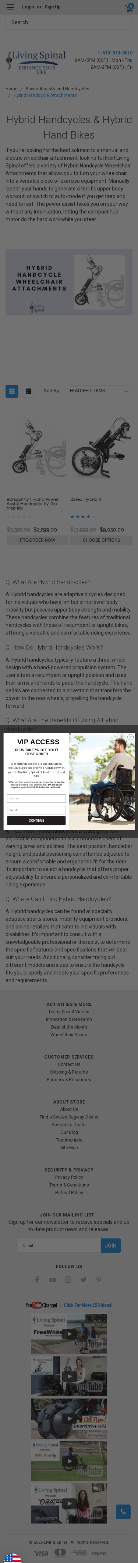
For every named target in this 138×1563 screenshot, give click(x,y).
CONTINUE (36, 820)
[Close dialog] (130, 737)
